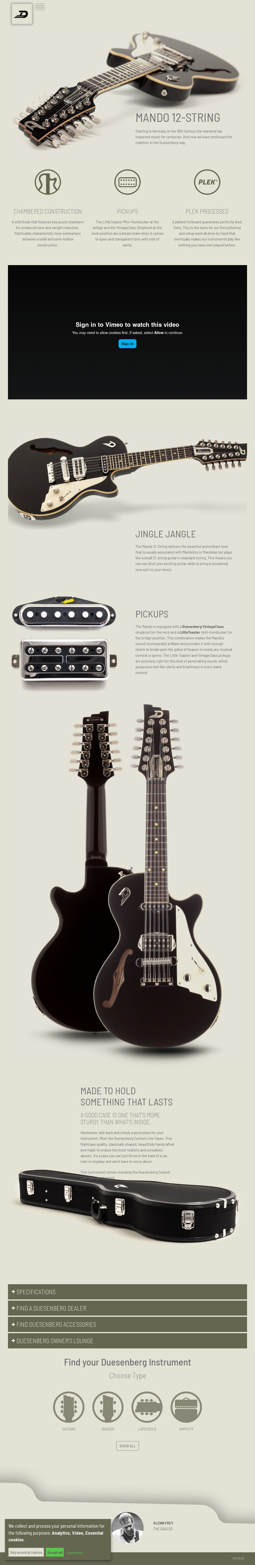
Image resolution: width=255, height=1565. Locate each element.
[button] (127, 1291)
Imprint (238, 1558)
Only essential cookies (26, 1552)
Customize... (75, 1552)
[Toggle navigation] (41, 7)
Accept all (54, 1552)
